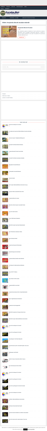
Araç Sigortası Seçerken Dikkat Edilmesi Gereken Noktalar (20, 131)
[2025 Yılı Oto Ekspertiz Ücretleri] (5, 127)
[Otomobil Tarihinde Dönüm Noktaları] (5, 147)
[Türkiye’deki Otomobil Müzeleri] (5, 174)
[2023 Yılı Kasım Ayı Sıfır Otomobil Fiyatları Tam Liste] (5, 348)
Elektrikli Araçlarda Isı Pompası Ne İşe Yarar (17, 312)
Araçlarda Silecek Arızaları (25, 27)
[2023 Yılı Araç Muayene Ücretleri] (5, 382)
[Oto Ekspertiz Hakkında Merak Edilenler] (5, 268)
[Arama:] (23, 67)
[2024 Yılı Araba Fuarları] (5, 214)
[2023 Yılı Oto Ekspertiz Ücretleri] (5, 375)
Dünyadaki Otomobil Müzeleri (14, 164)
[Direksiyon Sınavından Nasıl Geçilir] (5, 409)
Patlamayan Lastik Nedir (13, 352)
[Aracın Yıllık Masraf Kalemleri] (5, 221)
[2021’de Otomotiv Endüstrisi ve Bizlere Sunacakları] (5, 415)
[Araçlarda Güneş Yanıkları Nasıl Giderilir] (5, 261)
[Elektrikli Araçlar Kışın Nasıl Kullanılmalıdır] (5, 228)
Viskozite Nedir (12, 178)
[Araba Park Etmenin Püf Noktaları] (5, 248)
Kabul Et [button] (25, 429)
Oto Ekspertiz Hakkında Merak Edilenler (16, 265)
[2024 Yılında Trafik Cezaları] (5, 281)
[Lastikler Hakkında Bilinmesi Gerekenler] (5, 402)
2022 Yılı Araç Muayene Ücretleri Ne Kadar (17, 385)
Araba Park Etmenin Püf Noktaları (15, 245)
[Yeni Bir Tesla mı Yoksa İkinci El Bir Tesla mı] (5, 362)
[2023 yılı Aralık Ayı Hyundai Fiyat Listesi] (5, 194)
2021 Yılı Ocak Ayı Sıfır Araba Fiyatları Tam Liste (18, 419)
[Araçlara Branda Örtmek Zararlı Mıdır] (5, 154)
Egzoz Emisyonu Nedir (13, 238)
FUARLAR (8, 6)
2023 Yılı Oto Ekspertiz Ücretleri (15, 372)
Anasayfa (4, 17)
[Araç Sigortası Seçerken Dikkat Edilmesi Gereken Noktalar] (5, 134)
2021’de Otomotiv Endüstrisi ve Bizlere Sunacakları (18, 412)
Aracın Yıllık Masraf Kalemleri (14, 218)
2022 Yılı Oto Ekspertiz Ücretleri (15, 392)
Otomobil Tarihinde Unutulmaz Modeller (16, 158)
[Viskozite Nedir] (5, 181)
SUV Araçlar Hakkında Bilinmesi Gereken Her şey (18, 184)
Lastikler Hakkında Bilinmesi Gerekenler (16, 399)
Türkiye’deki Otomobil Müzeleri (15, 171)
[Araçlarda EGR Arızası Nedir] (5, 288)
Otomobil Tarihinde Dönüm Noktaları (16, 144)
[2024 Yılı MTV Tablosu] (5, 275)
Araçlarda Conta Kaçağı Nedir (14, 305)
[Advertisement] (23, 2)
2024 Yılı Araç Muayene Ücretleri (15, 332)
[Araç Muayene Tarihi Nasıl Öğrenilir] (5, 342)
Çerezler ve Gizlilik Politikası (28, 17)
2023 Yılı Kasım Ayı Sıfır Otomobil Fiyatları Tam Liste (19, 345)
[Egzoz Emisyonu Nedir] (5, 241)
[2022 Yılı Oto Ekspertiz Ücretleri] (5, 395)
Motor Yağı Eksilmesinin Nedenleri (15, 298)
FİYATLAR (13, 6)
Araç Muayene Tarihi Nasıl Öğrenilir (15, 338)
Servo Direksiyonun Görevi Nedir (15, 365)
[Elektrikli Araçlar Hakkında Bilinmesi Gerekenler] (5, 322)
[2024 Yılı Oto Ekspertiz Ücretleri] (5, 328)
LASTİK (2, 8)
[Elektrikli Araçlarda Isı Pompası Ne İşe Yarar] (5, 315)
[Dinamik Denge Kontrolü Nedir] (5, 255)
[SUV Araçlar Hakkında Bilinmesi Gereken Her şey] (5, 188)
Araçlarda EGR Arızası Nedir (14, 285)
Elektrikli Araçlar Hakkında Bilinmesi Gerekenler (18, 318)
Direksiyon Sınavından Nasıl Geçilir (15, 405)
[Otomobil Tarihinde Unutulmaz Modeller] (5, 161)
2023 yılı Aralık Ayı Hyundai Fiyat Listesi (16, 191)
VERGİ (25, 6)
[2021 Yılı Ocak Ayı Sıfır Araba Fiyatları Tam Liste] (5, 422)
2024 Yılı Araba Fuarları (13, 211)
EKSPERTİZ (7, 8)
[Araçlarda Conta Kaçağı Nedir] (5, 308)
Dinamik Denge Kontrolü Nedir (15, 251)
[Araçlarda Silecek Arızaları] (5, 201)
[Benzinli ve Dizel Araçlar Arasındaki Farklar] (5, 208)
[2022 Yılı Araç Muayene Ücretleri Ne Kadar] (5, 389)
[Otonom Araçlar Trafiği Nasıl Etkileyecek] (5, 141)
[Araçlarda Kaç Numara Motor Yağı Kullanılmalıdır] (5, 295)
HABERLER (3, 6)
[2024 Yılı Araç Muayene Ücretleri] (5, 335)
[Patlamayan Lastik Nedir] (5, 355)
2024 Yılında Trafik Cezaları (14, 278)
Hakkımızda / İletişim (14, 17)
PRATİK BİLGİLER (20, 6)
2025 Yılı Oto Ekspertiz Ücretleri (15, 124)
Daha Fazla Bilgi (31, 429)
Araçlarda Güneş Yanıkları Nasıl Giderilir (16, 258)
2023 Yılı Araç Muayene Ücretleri (15, 379)
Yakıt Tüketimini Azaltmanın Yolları (15, 231)
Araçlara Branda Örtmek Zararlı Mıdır (16, 151)
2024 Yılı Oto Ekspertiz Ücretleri (15, 325)
